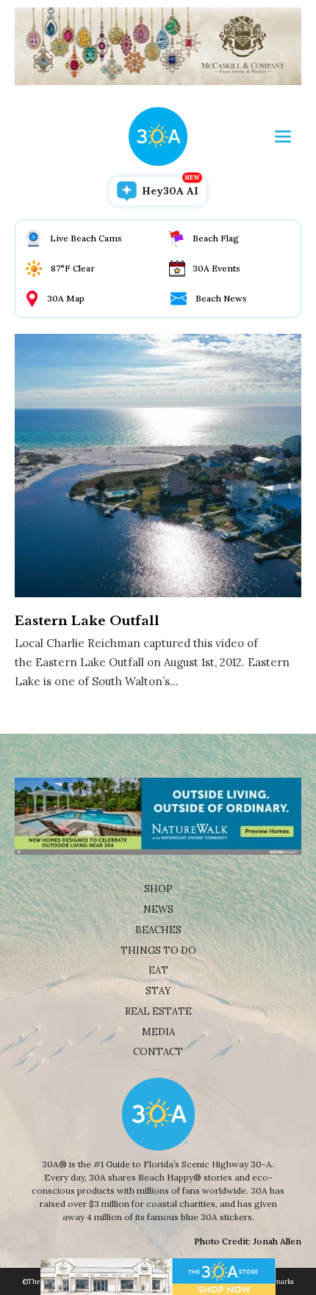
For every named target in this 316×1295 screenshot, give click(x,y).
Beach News (221, 298)
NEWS (158, 909)
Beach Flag (216, 238)
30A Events (216, 268)
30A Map (66, 298)
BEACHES (158, 930)
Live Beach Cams (86, 238)
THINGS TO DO (158, 950)
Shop (158, 889)
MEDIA (158, 1032)
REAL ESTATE (158, 1011)
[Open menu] (283, 136)
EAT (158, 970)
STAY (158, 991)
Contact (158, 1052)
